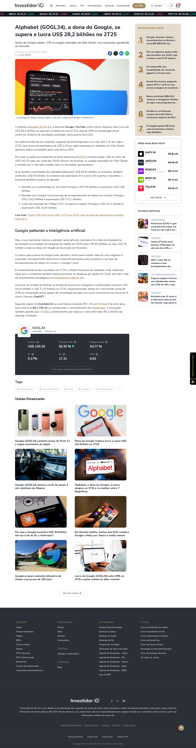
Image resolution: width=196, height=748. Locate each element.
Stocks (61, 627)
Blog (60, 667)
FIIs (82, 5)
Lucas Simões (25, 54)
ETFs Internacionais (25, 657)
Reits (60, 631)
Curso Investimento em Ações (154, 627)
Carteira (158, 5)
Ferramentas (94, 5)
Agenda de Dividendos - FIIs (112, 657)
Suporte (116, 725)
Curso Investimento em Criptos (154, 636)
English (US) (93, 737)
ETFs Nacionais (23, 653)
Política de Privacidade (71, 725)
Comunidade (123, 5)
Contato (105, 725)
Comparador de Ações (109, 644)
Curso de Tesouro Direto (152, 644)
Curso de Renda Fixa (150, 640)
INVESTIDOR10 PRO (193, 366)
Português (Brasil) (75, 737)
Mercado (60, 5)
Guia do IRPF (105, 674)
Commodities (63, 640)
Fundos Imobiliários (25, 631)
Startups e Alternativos (68, 653)
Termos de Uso (91, 725)
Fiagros (19, 636)
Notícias (109, 5)
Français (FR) (122, 737)
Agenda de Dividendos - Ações (113, 653)
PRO (141, 5)
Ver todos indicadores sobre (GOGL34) (72, 369)
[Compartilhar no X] (115, 53)
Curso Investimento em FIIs (153, 631)
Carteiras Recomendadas (110, 627)
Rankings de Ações (108, 636)
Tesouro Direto (23, 644)
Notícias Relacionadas (29, 399)
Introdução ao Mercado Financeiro (156, 649)
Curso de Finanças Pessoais (153, 653)
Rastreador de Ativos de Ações (113, 649)
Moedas (61, 636)
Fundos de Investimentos (27, 666)
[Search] (51, 5)
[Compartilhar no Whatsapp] (127, 53)
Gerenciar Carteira (107, 631)
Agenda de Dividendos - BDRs (113, 670)
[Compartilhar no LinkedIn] (121, 53)
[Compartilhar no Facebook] (110, 53)
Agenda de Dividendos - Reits (112, 666)
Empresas (86, 389)
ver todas (156, 197)
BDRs (18, 640)
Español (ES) (107, 737)
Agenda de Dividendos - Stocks (113, 661)
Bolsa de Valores (50, 389)
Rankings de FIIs (106, 640)
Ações (72, 5)
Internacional (27, 389)
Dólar (70, 389)
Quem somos (129, 725)
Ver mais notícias (70, 593)
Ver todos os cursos (150, 657)
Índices (19, 649)
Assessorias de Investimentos (29, 670)
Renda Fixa (21, 661)
